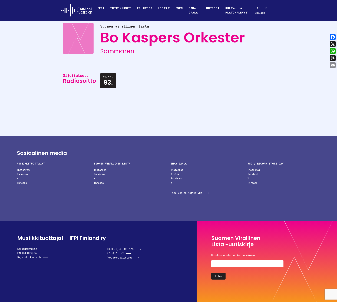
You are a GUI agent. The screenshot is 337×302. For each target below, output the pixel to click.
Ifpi (100, 8)
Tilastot (145, 8)
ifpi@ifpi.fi (115, 253)
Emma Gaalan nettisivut (186, 192)
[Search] (258, 8)
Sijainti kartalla (29, 257)
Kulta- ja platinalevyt (236, 10)
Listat (164, 8)
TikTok (175, 174)
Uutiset (213, 8)
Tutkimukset (120, 8)
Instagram (23, 170)
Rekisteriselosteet (119, 257)
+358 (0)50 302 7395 (120, 249)
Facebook (22, 174)
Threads (22, 182)
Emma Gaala (193, 10)
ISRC (179, 8)
